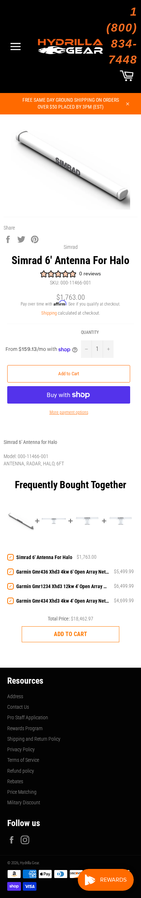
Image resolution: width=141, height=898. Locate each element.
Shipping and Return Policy (33, 739)
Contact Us (18, 707)
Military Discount (23, 802)
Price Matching (22, 792)
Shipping (49, 313)
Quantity (90, 332)
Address (15, 696)
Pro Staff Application (27, 717)
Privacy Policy (21, 749)
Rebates (15, 781)
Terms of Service (23, 760)
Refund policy (20, 771)
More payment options (69, 412)
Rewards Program (25, 728)
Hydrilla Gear (29, 863)
